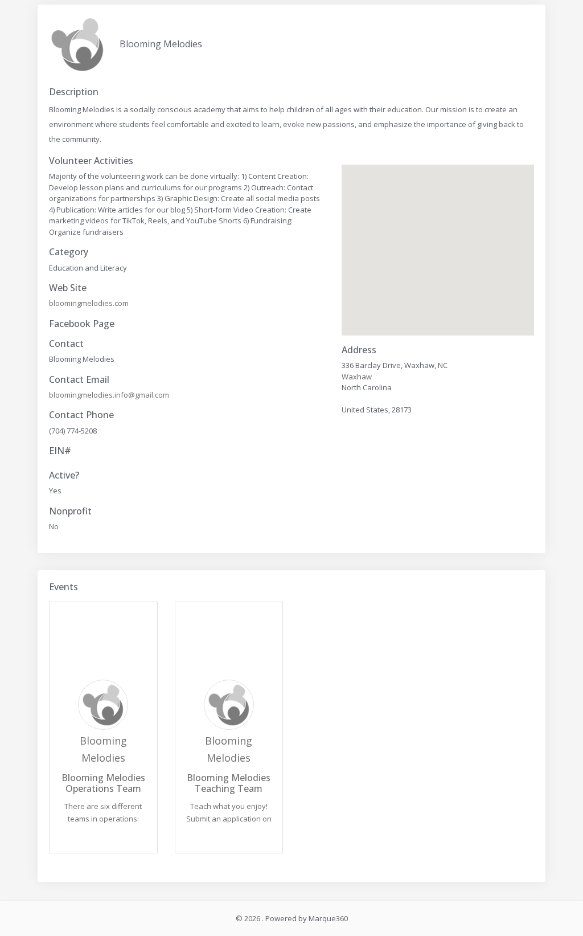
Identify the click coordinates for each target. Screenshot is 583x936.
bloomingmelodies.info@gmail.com (109, 395)
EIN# (60, 450)
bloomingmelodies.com (89, 303)
